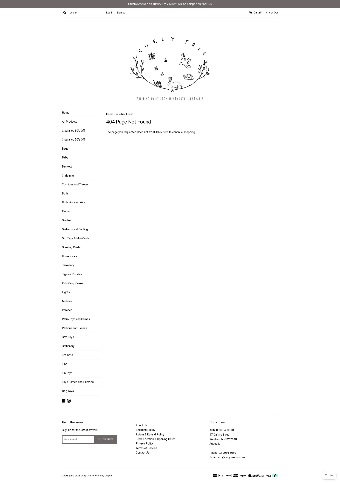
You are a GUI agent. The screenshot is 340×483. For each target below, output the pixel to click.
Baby (65, 157)
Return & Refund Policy (150, 434)
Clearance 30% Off (73, 130)
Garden (66, 220)
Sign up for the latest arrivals (80, 430)
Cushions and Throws (75, 184)
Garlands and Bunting (75, 229)
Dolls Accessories (73, 202)
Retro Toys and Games (76, 319)
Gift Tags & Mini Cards (76, 238)
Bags (65, 148)
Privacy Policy (145, 443)
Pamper (67, 310)
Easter (66, 211)
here (165, 132)
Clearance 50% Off (73, 139)
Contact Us (142, 452)
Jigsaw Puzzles (72, 274)
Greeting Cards (71, 247)
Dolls (65, 193)
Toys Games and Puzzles (78, 382)
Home (65, 112)
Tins (64, 364)
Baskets (67, 166)
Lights (66, 292)
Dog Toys (68, 391)
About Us (141, 425)
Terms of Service (146, 448)
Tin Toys (67, 373)
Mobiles (67, 301)
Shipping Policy (145, 430)
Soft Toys (68, 337)
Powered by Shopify (102, 475)
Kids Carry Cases (72, 283)
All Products (69, 121)
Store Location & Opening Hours (155, 439)
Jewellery (68, 265)
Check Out (272, 12)
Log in (109, 12)
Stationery (68, 346)
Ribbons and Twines (74, 328)
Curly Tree (86, 475)
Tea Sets (67, 355)
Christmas (68, 175)
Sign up (121, 12)
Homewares (69, 256)
